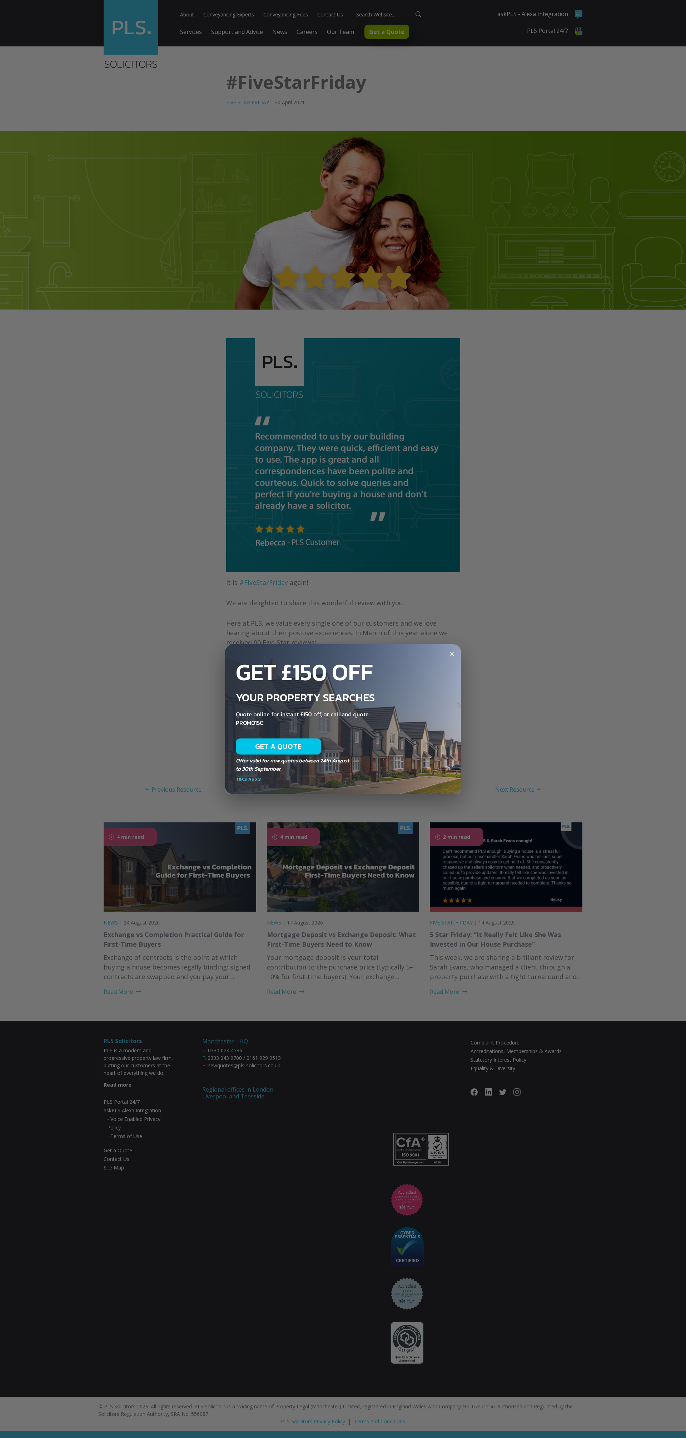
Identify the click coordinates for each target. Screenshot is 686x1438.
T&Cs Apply (248, 779)
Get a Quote (278, 746)
